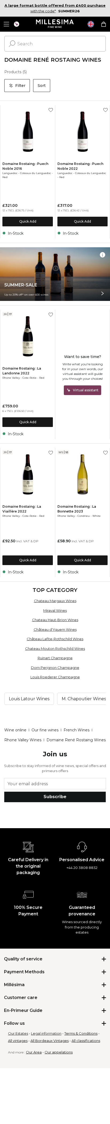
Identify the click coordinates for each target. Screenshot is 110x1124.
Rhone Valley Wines (22, 740)
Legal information (46, 1033)
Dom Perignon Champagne (55, 667)
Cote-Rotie (29, 377)
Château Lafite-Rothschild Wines (55, 639)
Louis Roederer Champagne (55, 677)
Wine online (15, 730)
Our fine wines (45, 730)
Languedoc (9, 173)
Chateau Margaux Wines (55, 601)
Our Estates (18, 1033)
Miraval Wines (55, 610)
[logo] (55, 24)
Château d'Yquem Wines (55, 629)
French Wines (76, 730)
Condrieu (83, 516)
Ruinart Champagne (55, 658)
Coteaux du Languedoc (35, 173)
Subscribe (55, 796)
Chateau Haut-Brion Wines (55, 620)
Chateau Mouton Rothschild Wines (55, 648)
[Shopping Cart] (103, 24)
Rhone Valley (11, 377)
